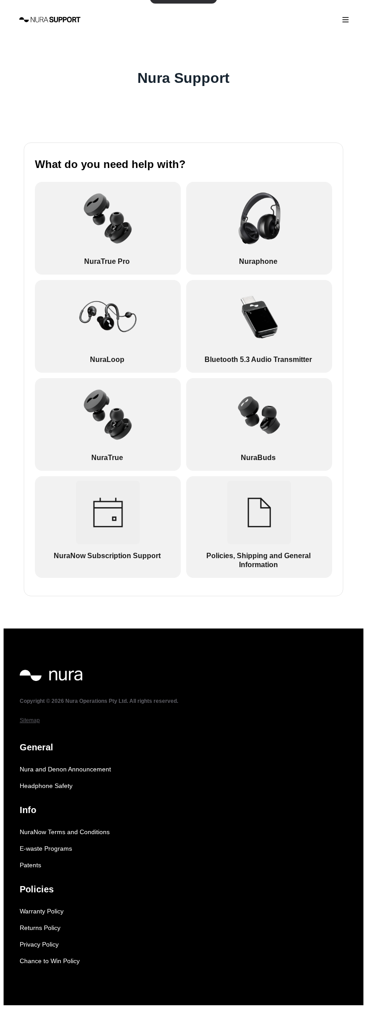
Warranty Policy (42, 911)
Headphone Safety (46, 785)
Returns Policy (40, 927)
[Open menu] (345, 19)
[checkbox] (108, 228)
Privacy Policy (39, 944)
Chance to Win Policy (50, 960)
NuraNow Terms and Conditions (65, 831)
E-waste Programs (46, 848)
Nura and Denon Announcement (65, 769)
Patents (30, 865)
